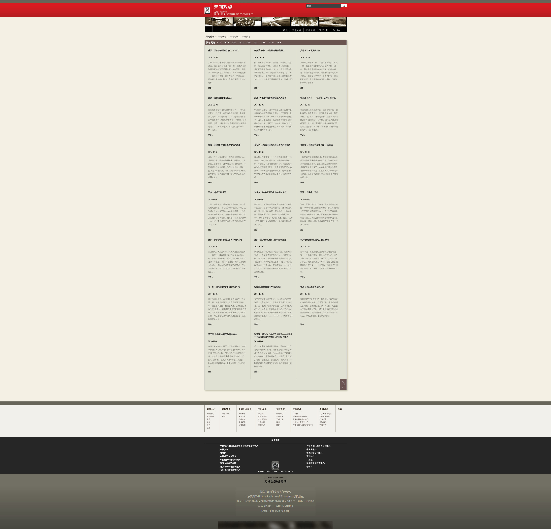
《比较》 (310, 460)
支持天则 (323, 30)
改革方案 (242, 416)
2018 (278, 42)
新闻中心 (211, 409)
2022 (249, 42)
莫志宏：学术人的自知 (310, 50)
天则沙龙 (246, 37)
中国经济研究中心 (314, 453)
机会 (208, 428)
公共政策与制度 (326, 414)
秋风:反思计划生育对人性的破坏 (314, 240)
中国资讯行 (311, 449)
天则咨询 (324, 409)
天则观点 (210, 37)
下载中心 (323, 425)
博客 (278, 425)
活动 (208, 422)
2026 (219, 42)
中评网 (295, 414)
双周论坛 (226, 409)
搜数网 (223, 453)
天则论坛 (234, 37)
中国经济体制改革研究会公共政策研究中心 (239, 446)
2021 (256, 42)
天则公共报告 (245, 409)
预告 (208, 425)
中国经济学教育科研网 (230, 460)
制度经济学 (262, 416)
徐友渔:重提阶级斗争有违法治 (267, 287)
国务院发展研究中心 (315, 463)
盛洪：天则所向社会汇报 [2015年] (223, 50)
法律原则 (242, 425)
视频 (223, 416)
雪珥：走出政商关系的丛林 (312, 287)
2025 (226, 42)
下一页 (343, 384)
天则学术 (262, 409)
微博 (278, 422)
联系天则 (310, 30)
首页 (285, 30)
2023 (241, 42)
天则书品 (261, 425)
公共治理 (261, 422)
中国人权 (224, 449)
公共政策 (242, 419)
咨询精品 (323, 422)
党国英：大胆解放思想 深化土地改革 (316, 145)
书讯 (208, 419)
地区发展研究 (325, 416)
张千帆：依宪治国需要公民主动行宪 (224, 287)
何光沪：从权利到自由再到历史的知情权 (272, 145)
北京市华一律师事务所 (230, 467)
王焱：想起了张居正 (217, 192)
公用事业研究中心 (300, 416)
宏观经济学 (262, 419)
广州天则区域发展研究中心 (303, 425)
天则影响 (210, 416)
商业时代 (310, 456)
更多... (210, 88)
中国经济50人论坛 (228, 456)
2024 (234, 42)
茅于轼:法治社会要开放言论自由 (222, 334)
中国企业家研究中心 (300, 422)
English (336, 30)
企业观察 (242, 422)
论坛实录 (225, 414)
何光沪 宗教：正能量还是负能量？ (269, 50)
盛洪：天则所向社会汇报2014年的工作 (225, 240)
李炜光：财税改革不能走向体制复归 (270, 192)
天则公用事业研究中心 (230, 470)
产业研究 (323, 419)
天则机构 (297, 409)
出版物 (260, 414)
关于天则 (296, 30)
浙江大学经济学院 (228, 463)
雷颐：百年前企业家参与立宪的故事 (224, 145)
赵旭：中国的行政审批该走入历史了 (270, 98)
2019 (271, 42)
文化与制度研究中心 (300, 419)
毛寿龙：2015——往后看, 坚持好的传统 (318, 98)
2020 (263, 42)
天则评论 (222, 37)
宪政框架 (242, 414)
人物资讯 (210, 414)
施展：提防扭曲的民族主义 (220, 98)
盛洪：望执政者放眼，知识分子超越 (270, 240)
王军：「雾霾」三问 (309, 192)
